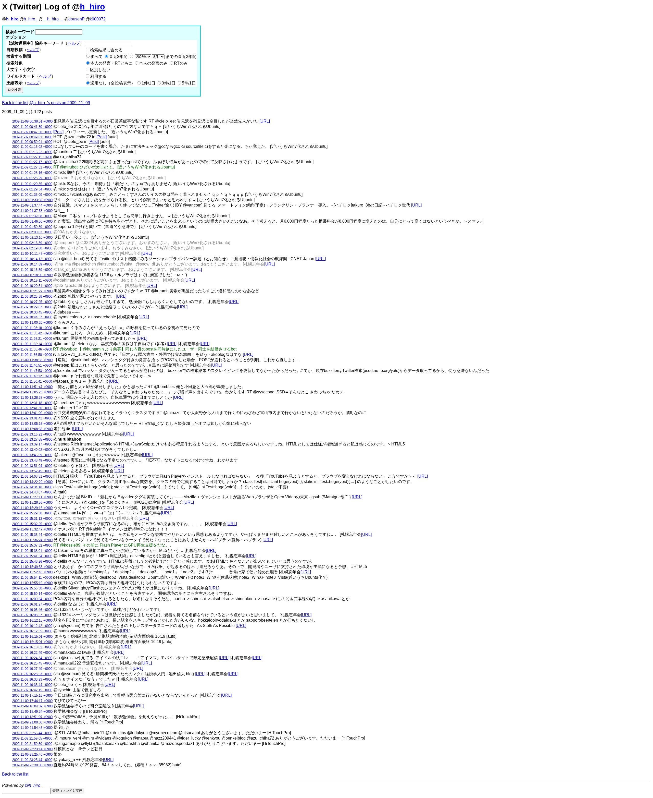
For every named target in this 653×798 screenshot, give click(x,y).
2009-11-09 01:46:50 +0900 (32, 221)
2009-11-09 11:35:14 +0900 (32, 344)
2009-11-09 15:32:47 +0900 (32, 529)
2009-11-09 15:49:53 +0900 (32, 567)
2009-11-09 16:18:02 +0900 (32, 647)
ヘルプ (74, 43)
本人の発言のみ (153, 63)
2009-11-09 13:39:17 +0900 (32, 444)
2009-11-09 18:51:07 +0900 (32, 717)
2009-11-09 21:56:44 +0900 (32, 733)
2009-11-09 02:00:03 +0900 (32, 232)
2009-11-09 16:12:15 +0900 (32, 620)
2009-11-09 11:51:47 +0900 (32, 387)
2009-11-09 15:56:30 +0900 (32, 588)
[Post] (58, 132)
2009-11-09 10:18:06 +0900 (32, 275)
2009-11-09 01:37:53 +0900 (32, 211)
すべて (96, 56)
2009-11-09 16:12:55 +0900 (32, 631)
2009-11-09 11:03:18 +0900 (32, 328)
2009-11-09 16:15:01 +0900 (32, 636)
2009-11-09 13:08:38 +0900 (32, 429)
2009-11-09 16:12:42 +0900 (32, 626)
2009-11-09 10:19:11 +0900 (32, 280)
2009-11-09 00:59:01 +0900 (32, 142)
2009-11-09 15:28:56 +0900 (32, 502)
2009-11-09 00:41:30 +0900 (32, 127)
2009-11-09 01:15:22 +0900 (32, 152)
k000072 (98, 19)
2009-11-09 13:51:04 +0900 (32, 466)
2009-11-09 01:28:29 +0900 (32, 178)
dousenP (76, 19)
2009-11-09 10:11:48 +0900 (32, 254)
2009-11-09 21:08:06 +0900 (32, 722)
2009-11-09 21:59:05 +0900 (32, 738)
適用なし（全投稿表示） (112, 83)
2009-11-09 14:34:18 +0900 (32, 487)
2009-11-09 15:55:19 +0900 (32, 583)
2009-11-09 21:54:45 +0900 (32, 728)
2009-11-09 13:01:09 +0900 (32, 413)
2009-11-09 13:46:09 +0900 (32, 455)
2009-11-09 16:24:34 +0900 (32, 658)
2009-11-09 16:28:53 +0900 (32, 674)
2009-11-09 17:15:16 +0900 (32, 695)
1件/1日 (148, 83)
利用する (98, 76)
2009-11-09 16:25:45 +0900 (32, 663)
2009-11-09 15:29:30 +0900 (32, 513)
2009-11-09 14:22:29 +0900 (32, 482)
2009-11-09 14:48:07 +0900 (32, 492)
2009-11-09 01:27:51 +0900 (32, 167)
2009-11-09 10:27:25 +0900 (32, 302)
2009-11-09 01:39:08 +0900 (32, 216)
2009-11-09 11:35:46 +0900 (32, 349)
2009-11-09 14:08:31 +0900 (32, 476)
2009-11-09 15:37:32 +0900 (32, 545)
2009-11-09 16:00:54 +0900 (32, 599)
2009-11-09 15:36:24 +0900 (32, 540)
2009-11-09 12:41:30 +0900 (32, 408)
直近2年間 (118, 56)
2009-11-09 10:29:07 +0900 (32, 307)
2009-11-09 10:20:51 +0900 (32, 286)
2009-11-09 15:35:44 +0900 (32, 535)
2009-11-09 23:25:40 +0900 (32, 754)
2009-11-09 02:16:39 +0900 (32, 243)
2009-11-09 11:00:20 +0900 (32, 322)
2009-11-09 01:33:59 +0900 (32, 200)
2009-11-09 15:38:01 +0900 (32, 551)
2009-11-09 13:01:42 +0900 (32, 418)
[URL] (264, 121)
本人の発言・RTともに (111, 63)
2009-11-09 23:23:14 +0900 (32, 749)
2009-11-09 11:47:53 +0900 (32, 371)
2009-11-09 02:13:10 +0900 (32, 237)
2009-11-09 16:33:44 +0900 (32, 685)
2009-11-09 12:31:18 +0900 (32, 403)
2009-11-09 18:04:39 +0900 (32, 706)
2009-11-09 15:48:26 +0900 (32, 561)
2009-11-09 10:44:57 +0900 (32, 317)
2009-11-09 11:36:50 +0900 (32, 355)
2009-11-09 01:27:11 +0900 (32, 157)
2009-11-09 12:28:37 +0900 (32, 398)
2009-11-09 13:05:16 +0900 (32, 424)
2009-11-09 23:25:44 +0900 (32, 760)
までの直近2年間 (180, 56)
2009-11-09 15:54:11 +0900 (32, 577)
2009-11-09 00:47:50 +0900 (32, 132)
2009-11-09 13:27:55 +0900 (32, 439)
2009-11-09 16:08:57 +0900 (32, 615)
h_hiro (92, 6)
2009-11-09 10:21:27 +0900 (32, 291)
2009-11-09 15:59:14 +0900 (32, 594)
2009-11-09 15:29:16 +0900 (32, 508)
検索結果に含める (106, 50)
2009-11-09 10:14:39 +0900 (32, 264)
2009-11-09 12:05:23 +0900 (32, 392)
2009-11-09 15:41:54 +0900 (32, 556)
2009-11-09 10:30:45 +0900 (32, 312)
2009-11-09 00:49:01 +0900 (32, 137)
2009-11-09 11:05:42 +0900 (32, 333)
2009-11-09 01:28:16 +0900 (32, 173)
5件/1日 (189, 83)
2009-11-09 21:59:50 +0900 (32, 744)
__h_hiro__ (53, 19)
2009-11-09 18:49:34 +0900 (32, 712)
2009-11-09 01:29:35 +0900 (32, 184)
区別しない (100, 70)
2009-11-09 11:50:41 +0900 (32, 381)
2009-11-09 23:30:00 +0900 (32, 765)
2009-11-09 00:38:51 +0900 (32, 121)
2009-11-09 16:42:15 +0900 (32, 690)
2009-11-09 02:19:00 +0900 (32, 248)
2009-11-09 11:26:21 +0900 (32, 339)
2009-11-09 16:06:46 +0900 (32, 610)
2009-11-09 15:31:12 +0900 (32, 519)
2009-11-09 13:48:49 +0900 (32, 460)
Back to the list (15, 103)
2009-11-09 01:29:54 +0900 (32, 189)
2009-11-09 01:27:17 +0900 (32, 162)
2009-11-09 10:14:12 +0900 (32, 259)
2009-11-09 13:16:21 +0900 (32, 434)
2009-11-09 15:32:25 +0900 (32, 524)
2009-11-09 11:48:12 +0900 (32, 376)
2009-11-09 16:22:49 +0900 (32, 653)
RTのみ (181, 63)
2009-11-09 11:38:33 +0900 (32, 360)
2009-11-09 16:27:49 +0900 (32, 669)
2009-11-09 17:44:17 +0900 (32, 701)
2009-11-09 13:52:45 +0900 (32, 471)
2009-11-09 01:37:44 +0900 (32, 205)
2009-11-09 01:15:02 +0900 (32, 147)
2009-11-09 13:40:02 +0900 (32, 450)
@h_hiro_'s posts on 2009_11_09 (59, 103)
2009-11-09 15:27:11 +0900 (32, 497)
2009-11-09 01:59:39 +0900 (32, 227)
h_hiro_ (30, 19)
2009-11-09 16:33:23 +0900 (32, 679)
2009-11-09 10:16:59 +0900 (32, 270)
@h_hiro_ (34, 785)
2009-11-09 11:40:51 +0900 (32, 365)
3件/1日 (168, 83)
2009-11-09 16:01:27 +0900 (32, 604)
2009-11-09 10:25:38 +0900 (32, 296)
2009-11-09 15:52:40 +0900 (32, 572)
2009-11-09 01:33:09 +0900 (32, 195)
